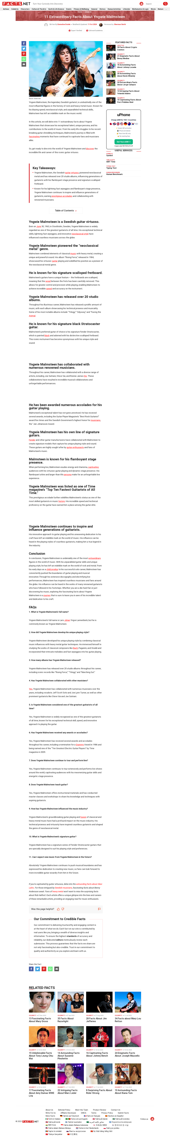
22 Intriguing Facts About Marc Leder (67, 1091)
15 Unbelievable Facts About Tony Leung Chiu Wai (41, 1056)
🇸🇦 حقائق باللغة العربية (95, 1122)
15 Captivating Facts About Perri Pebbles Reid (129, 101)
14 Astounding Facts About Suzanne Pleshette (69, 1056)
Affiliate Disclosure (68, 1113)
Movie (153, 9)
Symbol (109, 155)
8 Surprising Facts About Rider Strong (99, 1091)
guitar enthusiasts (75, 447)
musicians (95, 420)
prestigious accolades (62, 196)
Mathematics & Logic (140, 9)
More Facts (50, 1116)
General (94, 9)
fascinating (34, 136)
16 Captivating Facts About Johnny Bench (97, 1054)
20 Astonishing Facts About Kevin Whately (126, 74)
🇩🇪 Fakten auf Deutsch (69, 1116)
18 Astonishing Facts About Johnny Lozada (126, 66)
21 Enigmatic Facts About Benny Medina (128, 57)
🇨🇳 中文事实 (72, 1134)
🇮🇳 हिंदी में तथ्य (51, 1125)
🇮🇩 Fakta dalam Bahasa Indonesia (74, 1125)
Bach (75, 648)
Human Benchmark (114, 174)
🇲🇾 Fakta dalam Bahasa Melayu (58, 1128)
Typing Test (111, 168)
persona (67, 474)
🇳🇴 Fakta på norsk (53, 1122)
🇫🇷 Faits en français (92, 1116)
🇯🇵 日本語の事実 (100, 1125)
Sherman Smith (120, 24)
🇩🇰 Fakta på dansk (100, 1119)
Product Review (99, 1110)
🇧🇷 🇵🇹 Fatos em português (76, 1119)
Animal (32, 316)
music (73, 253)
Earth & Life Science (56, 9)
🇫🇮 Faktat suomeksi (73, 1122)
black (47, 335)
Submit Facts (123, 1113)
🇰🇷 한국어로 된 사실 (120, 1125)
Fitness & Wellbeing (81, 9)
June (38, 226)
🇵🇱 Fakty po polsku (111, 1128)
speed (49, 288)
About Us (49, 1110)
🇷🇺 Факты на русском (76, 1131)
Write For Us (51, 1113)
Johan (67, 620)
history (62, 501)
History (102, 9)
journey (47, 595)
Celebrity (14, 9)
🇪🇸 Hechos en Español (114, 1116)
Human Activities (114, 9)
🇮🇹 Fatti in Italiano (53, 1119)
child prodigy (52, 569)
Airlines (6, 9)
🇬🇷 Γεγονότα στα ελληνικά (120, 1122)
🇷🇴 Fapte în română (53, 1131)
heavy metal (57, 891)
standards (72, 936)
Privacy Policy (107, 1113)
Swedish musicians (63, 888)
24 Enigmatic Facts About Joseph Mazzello (127, 1054)
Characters (25, 9)
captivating (93, 467)
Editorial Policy (64, 1110)
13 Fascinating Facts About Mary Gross (40, 1020)
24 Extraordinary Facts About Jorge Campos (127, 83)
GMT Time (110, 162)
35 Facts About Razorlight (66, 1020)
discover (90, 148)
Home (80, 12)
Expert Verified (76, 30)
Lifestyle (126, 9)
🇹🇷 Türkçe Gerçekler (54, 1134)
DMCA (83, 1113)
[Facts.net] (16, 4)
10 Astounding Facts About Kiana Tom (126, 1091)
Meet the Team (81, 1110)
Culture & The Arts (39, 9)
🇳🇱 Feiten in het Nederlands (87, 1128)
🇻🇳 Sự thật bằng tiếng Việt (101, 1131)
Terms (93, 1113)
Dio (85, 376)
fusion (83, 817)
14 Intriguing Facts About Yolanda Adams (128, 92)
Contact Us (115, 1110)
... (166, 9)
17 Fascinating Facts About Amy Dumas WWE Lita (41, 1093)
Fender (32, 440)
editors (59, 940)
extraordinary (94, 558)
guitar (54, 261)
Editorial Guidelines (96, 30)
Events (68, 9)
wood (48, 281)
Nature (160, 9)
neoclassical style (80, 234)
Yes (30, 689)
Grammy (80, 744)
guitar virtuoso (72, 172)
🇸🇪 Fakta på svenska (121, 1119)
